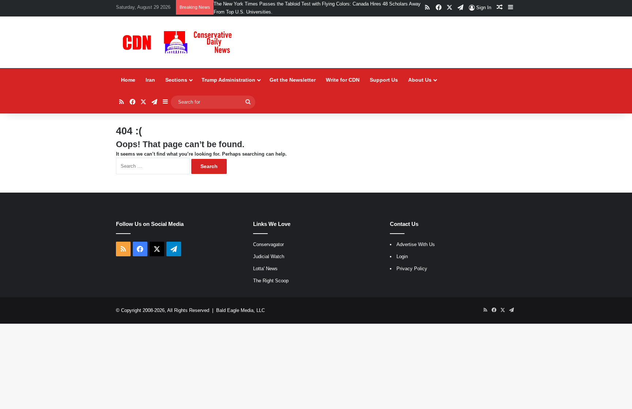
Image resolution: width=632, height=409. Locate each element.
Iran (150, 80)
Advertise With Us (415, 244)
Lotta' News (265, 268)
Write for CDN (343, 80)
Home (128, 80)
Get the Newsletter (293, 80)
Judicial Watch (268, 256)
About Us (420, 80)
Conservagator (268, 244)
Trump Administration (228, 80)
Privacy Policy (411, 268)
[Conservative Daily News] (179, 42)
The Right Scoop (271, 280)
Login (402, 256)
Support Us (384, 80)
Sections (176, 80)
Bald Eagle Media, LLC (240, 310)
